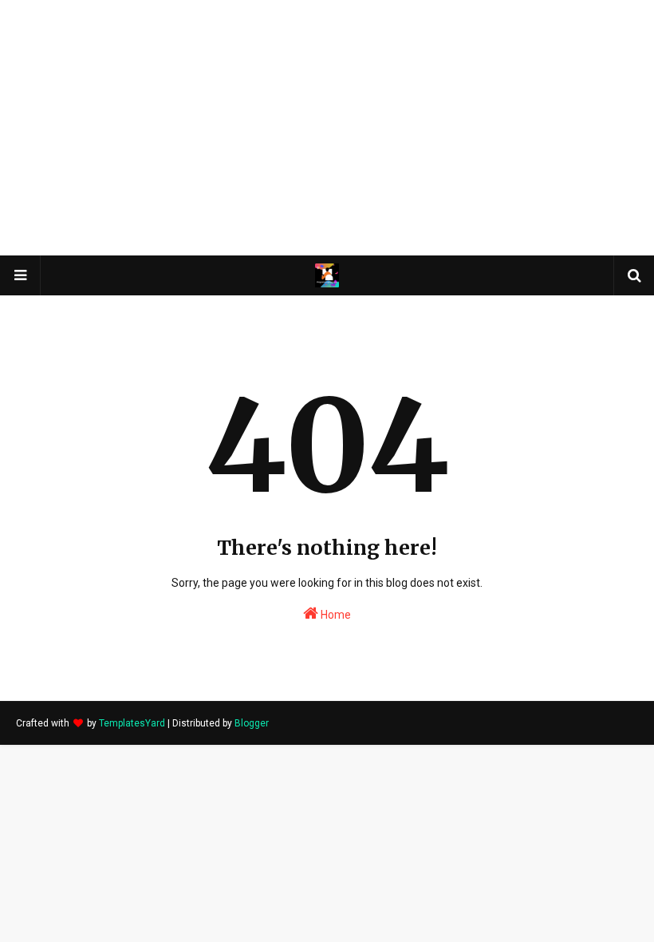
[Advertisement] (327, 127)
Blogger (251, 723)
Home (334, 614)
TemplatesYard (132, 723)
